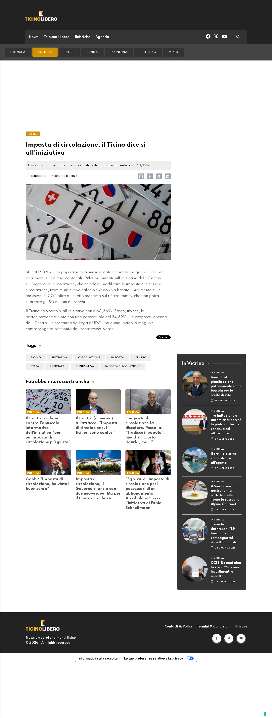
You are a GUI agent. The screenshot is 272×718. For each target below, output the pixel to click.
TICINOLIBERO (37, 176)
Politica (45, 52)
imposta (117, 357)
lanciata (57, 366)
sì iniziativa (84, 366)
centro (141, 357)
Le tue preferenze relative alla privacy (153, 658)
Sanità (92, 52)
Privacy (241, 626)
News (33, 37)
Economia (119, 52)
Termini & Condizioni (213, 626)
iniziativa (59, 357)
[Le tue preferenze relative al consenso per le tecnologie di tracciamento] (265, 714)
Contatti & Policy (178, 626)
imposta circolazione (122, 366)
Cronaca (17, 52)
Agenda (102, 37)
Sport (69, 52)
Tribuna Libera (57, 37)
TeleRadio (148, 52)
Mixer (173, 52)
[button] (216, 638)
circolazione (89, 357)
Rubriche (82, 37)
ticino (35, 357)
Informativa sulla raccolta (97, 658)
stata (34, 366)
